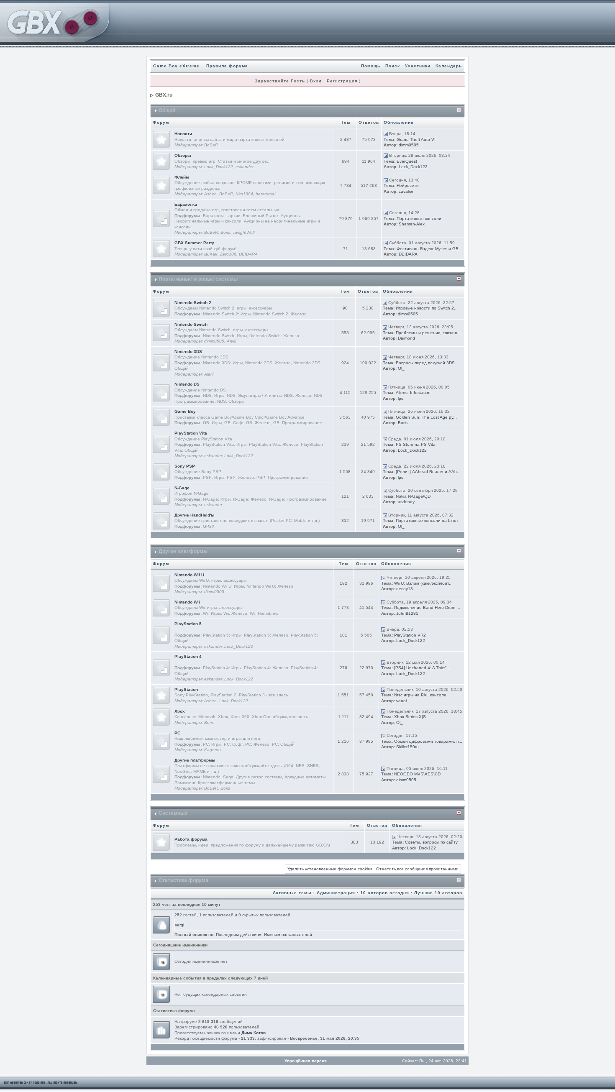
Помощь (370, 66)
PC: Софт (233, 744)
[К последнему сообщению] (386, 133)
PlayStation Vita (190, 433)
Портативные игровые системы (198, 279)
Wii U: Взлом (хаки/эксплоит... (423, 583)
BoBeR (211, 145)
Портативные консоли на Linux (427, 520)
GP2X (209, 526)
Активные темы (292, 892)
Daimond (406, 338)
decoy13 (404, 588)
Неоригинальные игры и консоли (207, 221)
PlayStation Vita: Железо (273, 444)
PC (177, 733)
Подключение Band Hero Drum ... (427, 607)
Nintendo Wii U (189, 575)
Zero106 (228, 254)
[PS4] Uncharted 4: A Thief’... (422, 667)
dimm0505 (409, 145)
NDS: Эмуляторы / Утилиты (254, 395)
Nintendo (211, 777)
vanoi (401, 700)
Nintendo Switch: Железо (274, 335)
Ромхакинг (184, 782)
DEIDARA (248, 254)
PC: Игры (212, 744)
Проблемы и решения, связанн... (429, 332)
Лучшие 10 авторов (438, 892)
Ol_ (401, 368)
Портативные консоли (419, 218)
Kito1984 (244, 194)
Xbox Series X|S (410, 716)
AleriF (232, 341)
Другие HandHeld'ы (194, 515)
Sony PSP (184, 466)
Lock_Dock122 (218, 166)
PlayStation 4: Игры (222, 667)
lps (400, 398)
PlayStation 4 (188, 656)
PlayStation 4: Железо (266, 667)
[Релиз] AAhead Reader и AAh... (428, 471)
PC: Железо (257, 744)
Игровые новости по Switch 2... (427, 308)
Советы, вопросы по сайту (431, 842)
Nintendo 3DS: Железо (268, 363)
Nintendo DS (187, 384)
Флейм (181, 177)
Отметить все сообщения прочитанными (417, 869)
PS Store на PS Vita (416, 444)
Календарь (449, 66)
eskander (245, 166)
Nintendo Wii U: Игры (223, 586)
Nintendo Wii (187, 602)
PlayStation (186, 689)
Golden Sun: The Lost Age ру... (426, 417)
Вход (316, 81)
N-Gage (182, 488)
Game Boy (185, 411)
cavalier (406, 191)
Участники (417, 66)
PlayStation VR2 (410, 635)
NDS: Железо (297, 395)
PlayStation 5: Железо (266, 635)
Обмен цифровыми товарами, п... (428, 741)
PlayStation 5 (188, 623)
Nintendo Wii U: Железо (269, 586)
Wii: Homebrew (264, 613)
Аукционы (290, 215)
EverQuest (407, 161)
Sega (228, 777)
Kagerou (212, 749)
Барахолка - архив (221, 215)
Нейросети (408, 185)
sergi (179, 925)
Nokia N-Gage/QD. (414, 496)
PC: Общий (283, 744)
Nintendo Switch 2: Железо (280, 314)
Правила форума (227, 66)
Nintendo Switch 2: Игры (227, 314)
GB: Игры (212, 422)
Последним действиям (238, 934)
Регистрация (342, 81)
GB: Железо (258, 422)
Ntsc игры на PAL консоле (420, 695)
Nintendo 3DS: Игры (223, 363)
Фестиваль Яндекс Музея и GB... (429, 248)
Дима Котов (253, 1033)
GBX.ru (163, 95)
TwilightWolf (244, 232)
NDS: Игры (213, 395)
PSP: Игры (213, 477)
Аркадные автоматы (304, 777)
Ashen (210, 194)
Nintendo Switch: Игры (225, 335)
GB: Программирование (297, 422)
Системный (173, 813)
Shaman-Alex (412, 224)
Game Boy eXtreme (176, 66)
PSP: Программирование (282, 477)
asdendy (406, 501)
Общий (167, 110)
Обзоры (182, 155)
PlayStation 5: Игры (222, 635)
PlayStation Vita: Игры (224, 444)
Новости (183, 133)
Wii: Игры (212, 613)
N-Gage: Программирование (298, 499)
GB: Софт (233, 422)
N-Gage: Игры (217, 499)
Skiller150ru (407, 746)
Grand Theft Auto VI (416, 139)
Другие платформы (183, 551)
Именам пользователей (288, 934)
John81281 (407, 613)
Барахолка (185, 204)
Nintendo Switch (191, 324)
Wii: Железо (235, 613)
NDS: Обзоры (230, 401)
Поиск (392, 66)
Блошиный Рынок (260, 215)
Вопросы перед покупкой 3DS (425, 363)
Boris (225, 232)
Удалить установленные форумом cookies (329, 869)
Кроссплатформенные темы (226, 782)
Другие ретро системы (259, 777)
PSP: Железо (240, 477)
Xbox (179, 711)
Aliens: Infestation (413, 392)
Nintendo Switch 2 (192, 302)
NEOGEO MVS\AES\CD (417, 774)
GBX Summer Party (194, 242)
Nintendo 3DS (188, 351)
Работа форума (191, 839)
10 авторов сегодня (384, 892)
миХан (211, 254)
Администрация (336, 892)
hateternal (265, 194)
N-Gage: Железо (249, 499)
